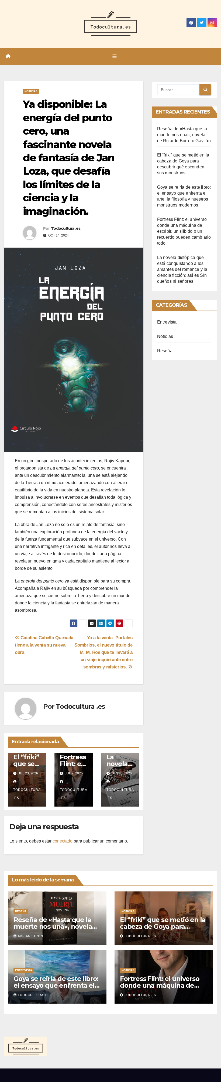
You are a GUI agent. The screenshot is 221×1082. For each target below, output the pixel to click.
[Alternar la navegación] (114, 56)
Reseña (164, 350)
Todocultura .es (66, 228)
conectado (62, 841)
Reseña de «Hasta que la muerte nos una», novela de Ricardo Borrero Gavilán (184, 134)
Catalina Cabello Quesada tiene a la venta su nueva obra (44, 645)
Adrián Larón (30, 936)
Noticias (31, 91)
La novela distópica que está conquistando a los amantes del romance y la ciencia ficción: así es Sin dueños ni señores (182, 269)
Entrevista (167, 322)
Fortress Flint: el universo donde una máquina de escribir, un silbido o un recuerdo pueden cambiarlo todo (184, 231)
